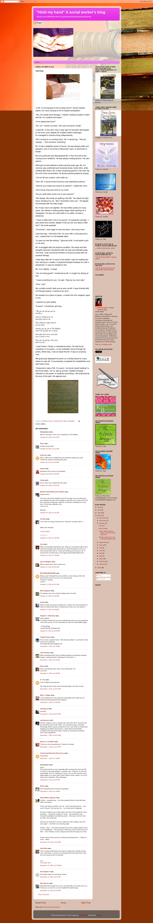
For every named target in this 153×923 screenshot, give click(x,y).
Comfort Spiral (45, 531)
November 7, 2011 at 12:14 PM (50, 747)
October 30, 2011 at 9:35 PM (49, 485)
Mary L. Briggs (45, 695)
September (103, 542)
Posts (100, 575)
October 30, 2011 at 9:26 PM (49, 474)
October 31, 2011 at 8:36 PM (49, 609)
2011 (99, 515)
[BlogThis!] (38, 424)
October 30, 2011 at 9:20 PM (49, 462)
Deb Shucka (44, 883)
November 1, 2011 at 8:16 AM (50, 660)
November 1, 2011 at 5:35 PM (50, 673)
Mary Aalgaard (45, 591)
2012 (99, 513)
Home (37, 62)
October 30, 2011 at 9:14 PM (49, 449)
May (100, 553)
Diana (42, 666)
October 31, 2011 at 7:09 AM (49, 555)
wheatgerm (44, 708)
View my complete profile (103, 344)
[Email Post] (78, 421)
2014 (99, 507)
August (101, 545)
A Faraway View (45, 863)
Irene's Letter (103, 528)
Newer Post (40, 903)
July (100, 548)
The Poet (102, 525)
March (101, 558)
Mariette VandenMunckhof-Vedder (52, 492)
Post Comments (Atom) (52, 907)
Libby (42, 480)
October (102, 523)
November (102, 520)
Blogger (98, 915)
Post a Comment (43, 894)
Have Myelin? (45, 871)
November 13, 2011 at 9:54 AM (50, 890)
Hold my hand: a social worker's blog (105, 308)
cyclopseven (44, 720)
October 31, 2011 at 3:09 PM (49, 596)
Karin (42, 443)
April (101, 556)
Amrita (42, 468)
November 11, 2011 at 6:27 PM (50, 877)
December (102, 518)
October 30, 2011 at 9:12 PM (49, 437)
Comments (101, 579)
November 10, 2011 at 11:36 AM (50, 865)
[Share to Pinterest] (44, 424)
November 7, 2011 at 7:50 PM (50, 758)
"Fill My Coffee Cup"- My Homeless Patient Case (107, 538)
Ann (41, 544)
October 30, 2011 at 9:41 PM (49, 513)
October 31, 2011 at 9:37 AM (49, 584)
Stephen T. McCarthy (47, 616)
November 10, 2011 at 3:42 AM (50, 842)
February (102, 561)
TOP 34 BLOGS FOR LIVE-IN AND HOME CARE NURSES (105, 269)
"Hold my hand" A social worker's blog (70, 12)
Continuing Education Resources (52, 753)
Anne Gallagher (45, 562)
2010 (99, 567)
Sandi (42, 602)
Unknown (43, 455)
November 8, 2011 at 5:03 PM (50, 780)
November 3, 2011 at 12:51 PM (50, 689)
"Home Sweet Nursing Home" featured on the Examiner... (107, 532)
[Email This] (36, 424)
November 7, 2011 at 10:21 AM (50, 735)
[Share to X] (40, 424)
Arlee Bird (43, 848)
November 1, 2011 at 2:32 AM (50, 646)
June (101, 550)
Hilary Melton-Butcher (48, 797)
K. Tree (42, 679)
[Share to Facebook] (42, 424)
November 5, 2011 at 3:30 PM (50, 702)
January (102, 564)
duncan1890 (83, 915)
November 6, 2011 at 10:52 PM (50, 714)
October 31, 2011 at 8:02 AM (49, 567)
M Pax (42, 786)
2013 (99, 510)
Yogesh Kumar (45, 637)
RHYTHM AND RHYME (47, 573)
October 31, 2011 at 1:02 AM (49, 538)
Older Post (86, 903)
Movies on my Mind (47, 741)
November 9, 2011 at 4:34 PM (50, 791)
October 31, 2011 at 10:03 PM (50, 631)
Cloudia (43, 519)
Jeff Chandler (45, 652)
